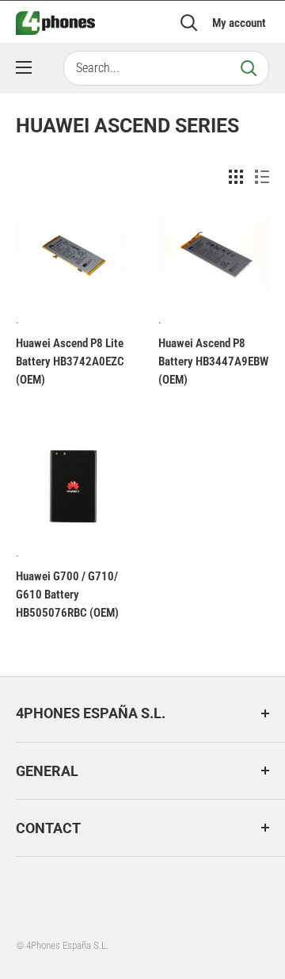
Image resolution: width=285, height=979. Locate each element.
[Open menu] (24, 67)
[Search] (248, 68)
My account (239, 23)
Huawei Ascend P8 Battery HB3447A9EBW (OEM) (213, 362)
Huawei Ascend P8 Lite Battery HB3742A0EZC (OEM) (70, 362)
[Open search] (189, 23)
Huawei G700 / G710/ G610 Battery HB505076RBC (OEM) (67, 595)
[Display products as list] (262, 177)
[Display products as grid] (236, 177)
